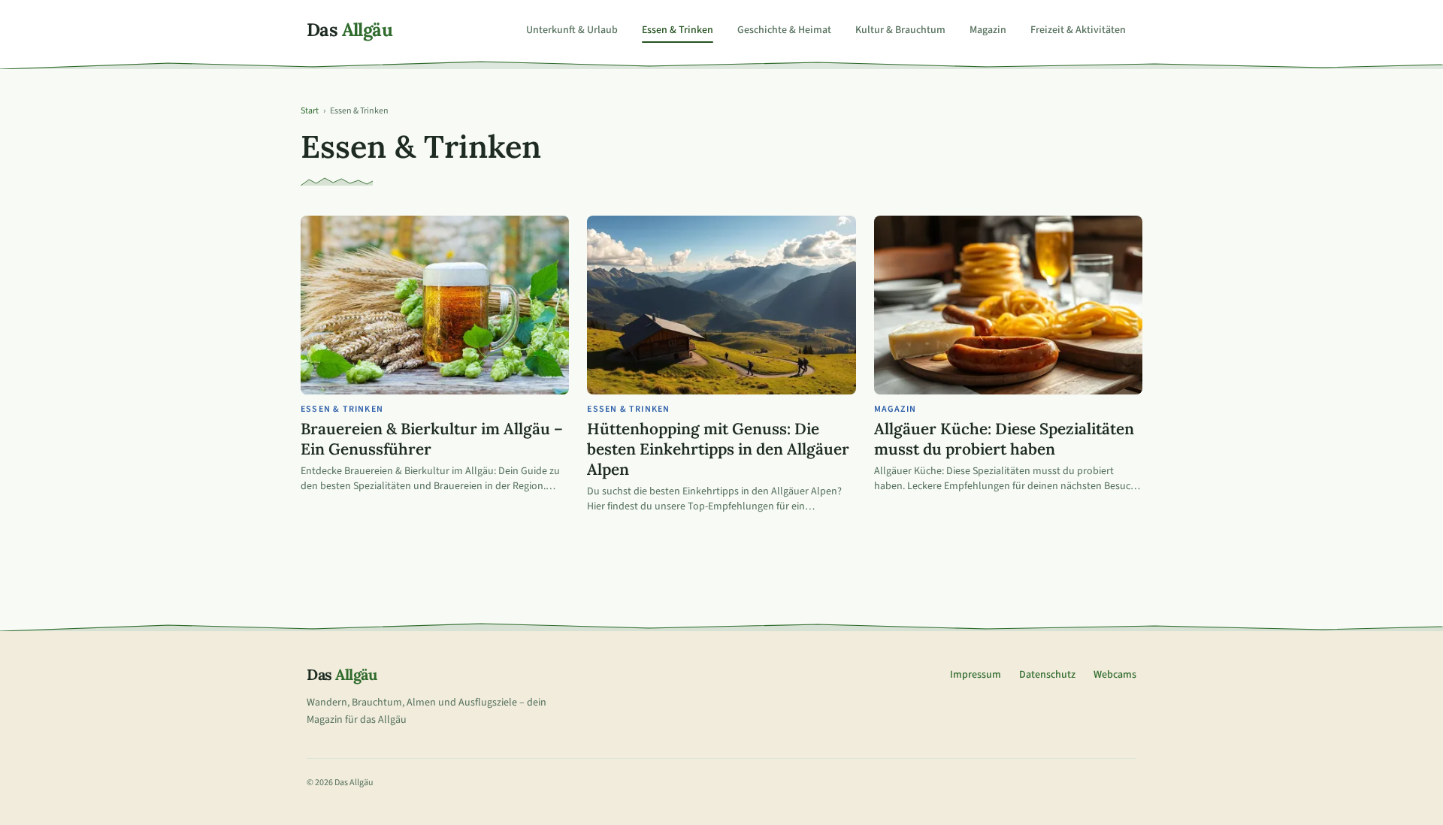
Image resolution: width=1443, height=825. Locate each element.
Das (349, 30)
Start (310, 111)
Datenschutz (1047, 674)
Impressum (975, 674)
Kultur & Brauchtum (900, 30)
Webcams (1115, 674)
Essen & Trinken (677, 30)
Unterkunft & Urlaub (572, 30)
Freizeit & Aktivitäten (1078, 30)
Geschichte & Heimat (784, 30)
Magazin (988, 30)
